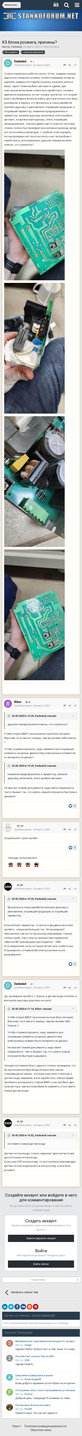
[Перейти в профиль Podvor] (9, 1392)
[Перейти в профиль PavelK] (9, 1407)
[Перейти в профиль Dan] (8, 887)
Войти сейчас (41, 1264)
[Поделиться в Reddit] (29, 1307)
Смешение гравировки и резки (34, 1375)
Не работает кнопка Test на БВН (34, 1356)
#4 (75, 888)
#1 (75, 65)
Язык (15, 1426)
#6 (75, 1125)
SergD (28, 1345)
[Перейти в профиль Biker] (8, 704)
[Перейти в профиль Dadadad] (8, 63)
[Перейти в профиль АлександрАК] (9, 1377)
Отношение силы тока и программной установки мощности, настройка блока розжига (46, 1390)
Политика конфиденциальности (45, 1426)
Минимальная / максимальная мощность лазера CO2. (46, 1341)
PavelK (28, 1408)
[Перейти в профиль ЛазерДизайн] (8, 828)
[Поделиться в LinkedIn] (5, 1307)
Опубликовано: (32, 65)
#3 (75, 829)
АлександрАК (32, 1379)
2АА (26, 1360)
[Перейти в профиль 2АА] (9, 1358)
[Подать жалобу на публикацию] (64, 65)
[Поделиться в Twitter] (11, 1307)
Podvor (28, 1394)
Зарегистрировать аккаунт (41, 1238)
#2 (75, 705)
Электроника (51, 46)
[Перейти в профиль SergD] (9, 1343)
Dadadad (16, 46)
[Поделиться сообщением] (69, 65)
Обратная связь (41, 1430)
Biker (38, 1008)
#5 (75, 987)
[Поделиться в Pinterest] (35, 1307)
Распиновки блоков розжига (32, 1405)
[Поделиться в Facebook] (17, 1307)
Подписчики (38, 1279)
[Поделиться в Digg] (23, 1307)
